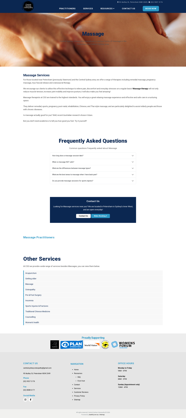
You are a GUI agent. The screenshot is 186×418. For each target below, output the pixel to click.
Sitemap (77, 400)
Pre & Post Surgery (33, 295)
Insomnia (29, 300)
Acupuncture (30, 273)
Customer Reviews (81, 392)
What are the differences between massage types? (71, 168)
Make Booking (100, 216)
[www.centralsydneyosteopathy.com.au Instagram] (25, 399)
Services (77, 388)
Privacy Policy (79, 396)
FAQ (79, 377)
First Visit (81, 381)
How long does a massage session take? (67, 156)
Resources (78, 373)
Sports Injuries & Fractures (36, 306)
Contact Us (83, 216)
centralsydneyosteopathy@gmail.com (37, 368)
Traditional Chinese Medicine (37, 311)
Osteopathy (30, 289)
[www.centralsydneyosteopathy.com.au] (28, 6)
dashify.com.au (93, 414)
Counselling (30, 317)
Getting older (30, 278)
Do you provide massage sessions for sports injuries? (72, 181)
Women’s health (32, 322)
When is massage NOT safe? (63, 162)
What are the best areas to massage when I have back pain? (74, 175)
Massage (29, 284)
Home (76, 370)
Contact (77, 385)
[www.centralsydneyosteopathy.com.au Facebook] (30, 399)
